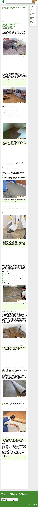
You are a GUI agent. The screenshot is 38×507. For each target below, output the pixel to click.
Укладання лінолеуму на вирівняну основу (9, 29)
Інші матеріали (32, 22)
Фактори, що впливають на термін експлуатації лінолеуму (11, 23)
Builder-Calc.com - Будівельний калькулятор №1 (9, 500)
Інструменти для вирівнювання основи (8, 24)
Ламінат (31, 6)
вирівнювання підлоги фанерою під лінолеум (16, 305)
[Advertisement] (14, 15)
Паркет (31, 19)
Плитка (31, 21)
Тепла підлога (32, 13)
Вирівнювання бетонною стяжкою (7, 25)
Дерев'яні (31, 9)
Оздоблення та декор (32, 25)
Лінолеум (31, 7)
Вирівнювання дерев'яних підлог (7, 28)
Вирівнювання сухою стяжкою (7, 27)
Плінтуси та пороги (32, 18)
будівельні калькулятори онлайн (13, 457)
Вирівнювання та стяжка (33, 11)
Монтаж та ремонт (32, 15)
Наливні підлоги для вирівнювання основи (9, 26)
